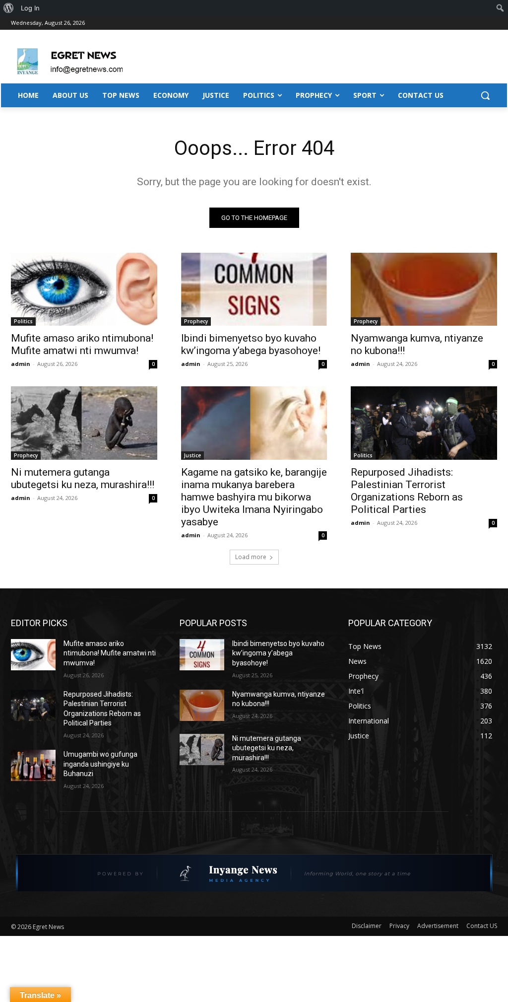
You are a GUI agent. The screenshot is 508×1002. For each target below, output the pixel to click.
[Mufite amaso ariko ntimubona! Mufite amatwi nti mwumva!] (84, 289)
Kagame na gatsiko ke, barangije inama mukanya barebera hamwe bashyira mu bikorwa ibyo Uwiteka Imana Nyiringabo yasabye (254, 497)
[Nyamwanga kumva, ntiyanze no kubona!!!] (424, 289)
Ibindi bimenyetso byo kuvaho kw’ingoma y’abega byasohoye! (250, 344)
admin (20, 363)
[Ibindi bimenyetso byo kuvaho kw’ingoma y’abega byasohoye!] (254, 289)
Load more (250, 557)
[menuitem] (8, 8)
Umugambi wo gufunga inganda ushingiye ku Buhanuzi (100, 764)
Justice (192, 455)
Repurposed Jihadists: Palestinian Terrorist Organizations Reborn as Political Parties (407, 490)
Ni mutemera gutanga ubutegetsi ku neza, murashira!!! (82, 478)
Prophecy (196, 321)
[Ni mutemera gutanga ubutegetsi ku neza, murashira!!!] (84, 422)
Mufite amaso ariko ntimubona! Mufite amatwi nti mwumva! (82, 344)
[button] (485, 95)
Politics (23, 321)
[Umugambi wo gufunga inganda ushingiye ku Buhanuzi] (33, 765)
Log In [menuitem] (30, 8)
